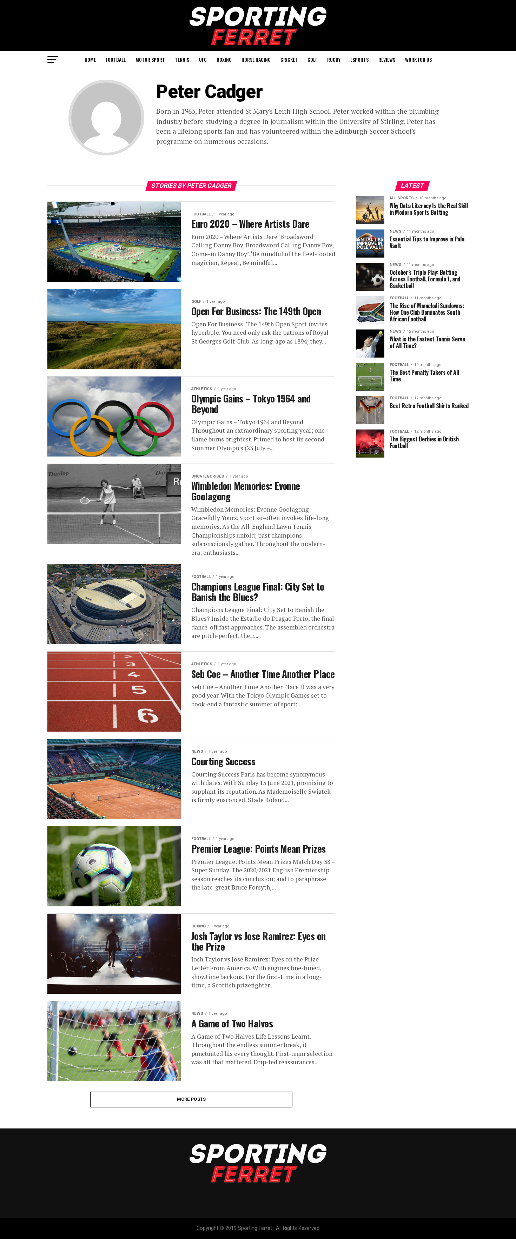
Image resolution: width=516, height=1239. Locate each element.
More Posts (191, 1099)
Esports (359, 59)
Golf (312, 59)
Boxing (224, 59)
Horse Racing (256, 59)
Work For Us (418, 59)
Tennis (182, 59)
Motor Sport (150, 59)
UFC (203, 59)
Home (90, 59)
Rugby (333, 59)
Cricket (289, 59)
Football (116, 59)
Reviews (386, 59)
